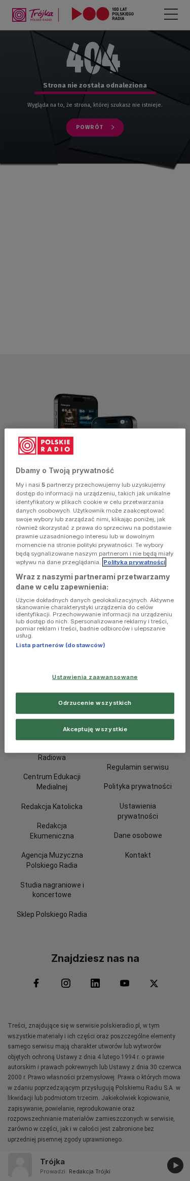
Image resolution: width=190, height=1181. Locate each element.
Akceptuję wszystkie (95, 728)
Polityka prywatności (134, 562)
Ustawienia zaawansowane (95, 677)
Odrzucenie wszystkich (95, 702)
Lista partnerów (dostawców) (60, 645)
